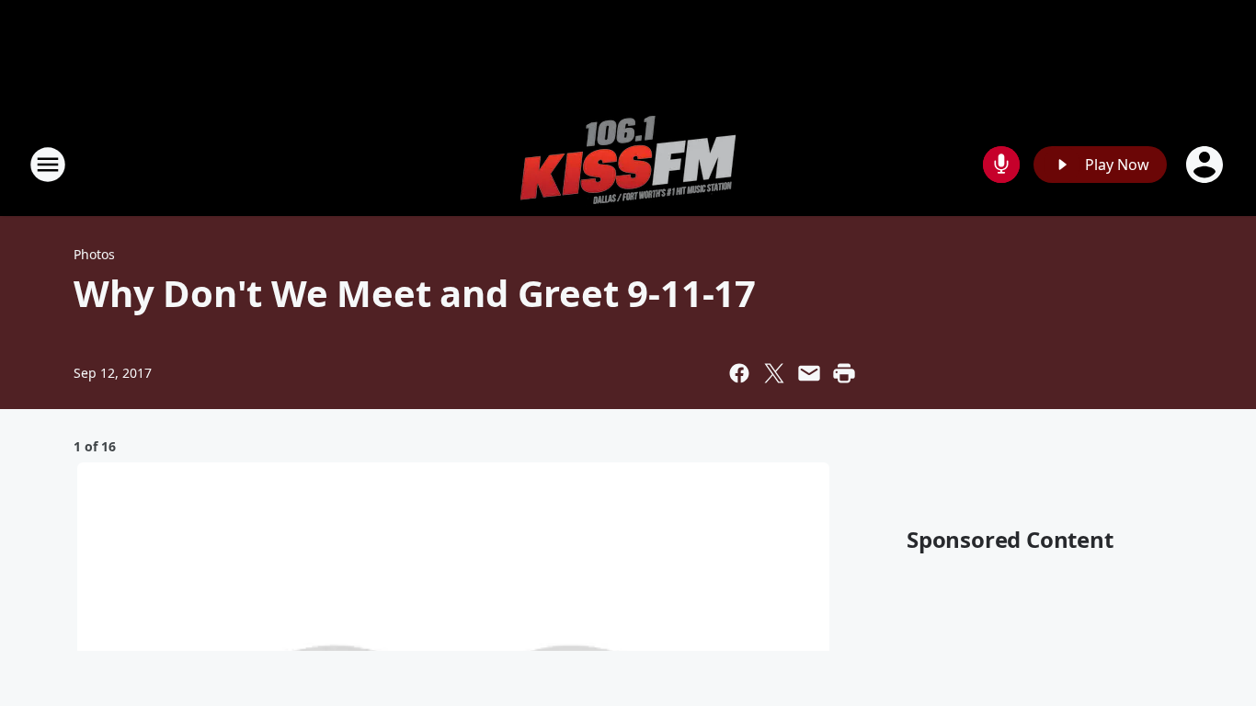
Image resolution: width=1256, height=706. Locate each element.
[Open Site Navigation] (47, 164)
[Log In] (1206, 164)
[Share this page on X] (774, 373)
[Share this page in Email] (809, 373)
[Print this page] (844, 373)
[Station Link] (628, 164)
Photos (94, 254)
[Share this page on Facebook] (739, 373)
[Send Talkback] (1001, 164)
